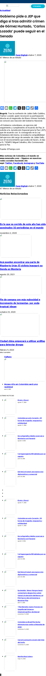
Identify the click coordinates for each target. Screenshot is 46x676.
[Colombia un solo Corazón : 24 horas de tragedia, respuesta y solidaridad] (10, 432)
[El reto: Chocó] (10, 414)
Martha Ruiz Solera (25, 656)
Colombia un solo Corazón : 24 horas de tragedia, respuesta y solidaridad (30, 420)
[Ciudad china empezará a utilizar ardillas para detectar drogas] (19, 336)
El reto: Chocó (23, 400)
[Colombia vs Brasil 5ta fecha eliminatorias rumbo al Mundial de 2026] (10, 636)
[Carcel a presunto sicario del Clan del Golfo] (10, 652)
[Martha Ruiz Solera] (10, 670)
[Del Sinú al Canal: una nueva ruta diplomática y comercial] (10, 485)
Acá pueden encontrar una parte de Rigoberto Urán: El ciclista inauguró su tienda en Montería (21, 265)
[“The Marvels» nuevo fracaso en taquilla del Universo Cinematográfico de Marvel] (10, 618)
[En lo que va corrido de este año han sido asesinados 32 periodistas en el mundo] (21, 219)
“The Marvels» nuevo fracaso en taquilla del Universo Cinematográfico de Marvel (30, 609)
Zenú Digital (21, 55)
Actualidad (5, 10)
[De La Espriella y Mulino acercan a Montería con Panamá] (10, 450)
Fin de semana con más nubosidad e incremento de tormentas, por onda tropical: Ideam (20, 303)
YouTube (40, 163)
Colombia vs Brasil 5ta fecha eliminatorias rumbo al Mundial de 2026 (31, 624)
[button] (2, 6)
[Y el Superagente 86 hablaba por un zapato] (10, 467)
